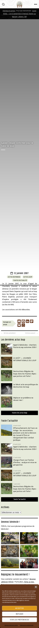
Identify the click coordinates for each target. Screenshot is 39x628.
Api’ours (29, 555)
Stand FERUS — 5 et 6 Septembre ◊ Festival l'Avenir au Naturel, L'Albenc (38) (19, 13)
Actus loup (27, 277)
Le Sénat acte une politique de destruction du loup (25, 385)
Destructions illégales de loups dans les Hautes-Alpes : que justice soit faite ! (25, 373)
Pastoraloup (10, 566)
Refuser (19, 614)
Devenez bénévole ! (10, 522)
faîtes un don (29, 582)
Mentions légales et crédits (11, 625)
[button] (36, 587)
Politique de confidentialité (26, 625)
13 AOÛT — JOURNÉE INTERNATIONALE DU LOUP (24, 359)
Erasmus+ (29, 566)
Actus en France (14, 277)
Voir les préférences (19, 620)
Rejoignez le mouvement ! (15, 574)
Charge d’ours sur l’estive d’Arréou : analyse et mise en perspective (25, 462)
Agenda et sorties (9, 10)
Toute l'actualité (20, 280)
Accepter (19, 608)
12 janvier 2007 (21, 273)
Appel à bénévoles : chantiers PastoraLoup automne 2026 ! (25, 346)
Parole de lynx (10, 555)
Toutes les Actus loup (19, 412)
